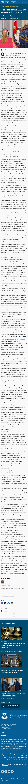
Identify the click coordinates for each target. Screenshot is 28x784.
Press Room (4, 734)
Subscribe (3, 735)
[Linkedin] (8, 603)
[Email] (12, 603)
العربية (16, 18)
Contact (3, 732)
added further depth (18, 172)
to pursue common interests (17, 336)
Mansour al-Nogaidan (9, 16)
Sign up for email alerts (11, 706)
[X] (5, 603)
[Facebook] (2, 603)
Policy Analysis (5, 6)
